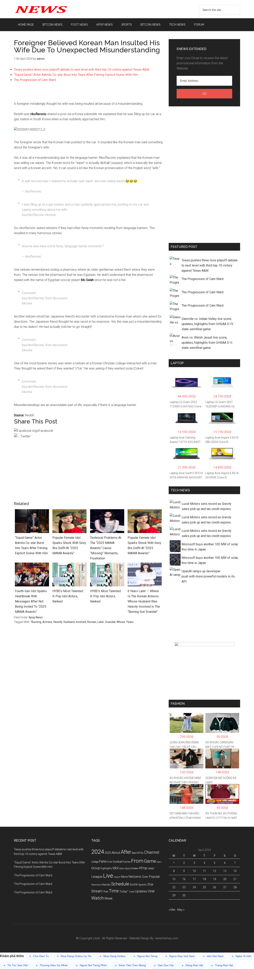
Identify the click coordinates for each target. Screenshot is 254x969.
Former (127, 861)
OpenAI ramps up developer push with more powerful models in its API (208, 576)
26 (214, 887)
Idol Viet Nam (213, 956)
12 (214, 871)
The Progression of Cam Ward (35, 80)
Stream (96, 891)
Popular (154, 877)
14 (235, 871)
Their (105, 891)
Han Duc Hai (164, 965)
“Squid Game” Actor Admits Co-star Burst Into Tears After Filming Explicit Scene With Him (76, 75)
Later (100, 622)
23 (184, 887)
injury (128, 868)
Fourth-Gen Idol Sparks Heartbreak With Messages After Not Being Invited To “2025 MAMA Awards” (31, 601)
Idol (116, 868)
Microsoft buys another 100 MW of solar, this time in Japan (210, 546)
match (117, 877)
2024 (97, 851)
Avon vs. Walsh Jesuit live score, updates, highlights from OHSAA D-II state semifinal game (207, 343)
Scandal (110, 622)
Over (145, 877)
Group (95, 868)
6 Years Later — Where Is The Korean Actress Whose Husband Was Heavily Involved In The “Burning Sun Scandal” (144, 601)
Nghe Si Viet (241, 956)
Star (150, 884)
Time (114, 890)
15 (173, 879)
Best (134, 852)
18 (204, 879)
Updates (141, 891)
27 (224, 887)
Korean (91, 622)
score (134, 884)
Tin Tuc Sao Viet (16, 965)
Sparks (142, 884)
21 (235, 879)
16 (184, 879)
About (116, 852)
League (96, 877)
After (126, 852)
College (94, 861)
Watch (97, 898)
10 (194, 871)
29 (173, 895)
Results (106, 884)
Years (130, 622)
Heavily (57, 622)
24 (194, 887)
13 (224, 871)
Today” (123, 891)
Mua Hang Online (112, 956)
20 (224, 879)
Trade (131, 891)
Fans (103, 861)
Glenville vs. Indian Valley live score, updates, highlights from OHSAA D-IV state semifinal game (207, 324)
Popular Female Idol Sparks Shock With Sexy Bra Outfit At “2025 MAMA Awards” (69, 545)
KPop (143, 868)
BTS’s (140, 852)
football (117, 861)
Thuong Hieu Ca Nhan (52, 965)
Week (108, 898)
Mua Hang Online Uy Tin (74, 956)
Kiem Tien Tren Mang (130, 965)
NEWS (51, 9)
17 (194, 879)
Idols (121, 868)
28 (235, 887)
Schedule (120, 884)
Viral (151, 891)
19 (214, 879)
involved (81, 622)
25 (204, 887)
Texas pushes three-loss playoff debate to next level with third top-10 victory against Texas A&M (81, 69)
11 (204, 871)
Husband (69, 622)
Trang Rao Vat (222, 965)
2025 (108, 852)
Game (150, 861)
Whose (120, 622)
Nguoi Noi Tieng (145, 956)
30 (184, 895)
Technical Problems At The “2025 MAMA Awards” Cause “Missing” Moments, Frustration (105, 548)
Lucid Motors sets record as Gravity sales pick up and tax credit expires (206, 506)
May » (180, 909)
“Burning (36, 622)
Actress (47, 622)
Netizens (135, 877)
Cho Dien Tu (39, 956)
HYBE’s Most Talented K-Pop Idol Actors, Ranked (67, 596)
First (109, 861)
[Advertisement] (88, 94)
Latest (151, 868)
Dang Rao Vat (192, 965)
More (124, 877)
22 (173, 887)
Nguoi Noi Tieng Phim (91, 965)
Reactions (96, 884)
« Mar (172, 909)
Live (108, 875)
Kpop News (36, 617)
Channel (151, 852)
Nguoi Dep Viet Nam (180, 956)
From (137, 861)
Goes (159, 862)
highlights (106, 868)
